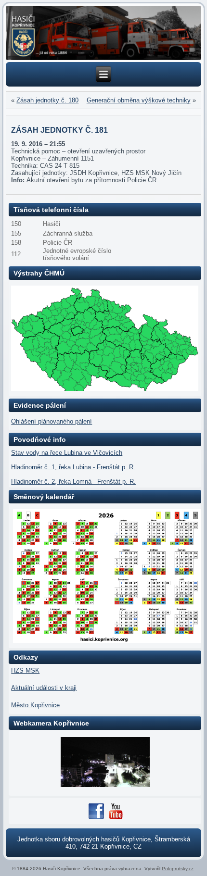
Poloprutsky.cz (178, 868)
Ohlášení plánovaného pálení (51, 421)
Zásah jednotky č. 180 (47, 100)
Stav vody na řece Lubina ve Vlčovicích (66, 452)
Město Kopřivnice (35, 705)
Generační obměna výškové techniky (139, 100)
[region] (103, 33)
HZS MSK (25, 670)
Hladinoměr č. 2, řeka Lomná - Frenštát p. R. (73, 481)
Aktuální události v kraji (44, 687)
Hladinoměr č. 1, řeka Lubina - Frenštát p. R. (73, 467)
